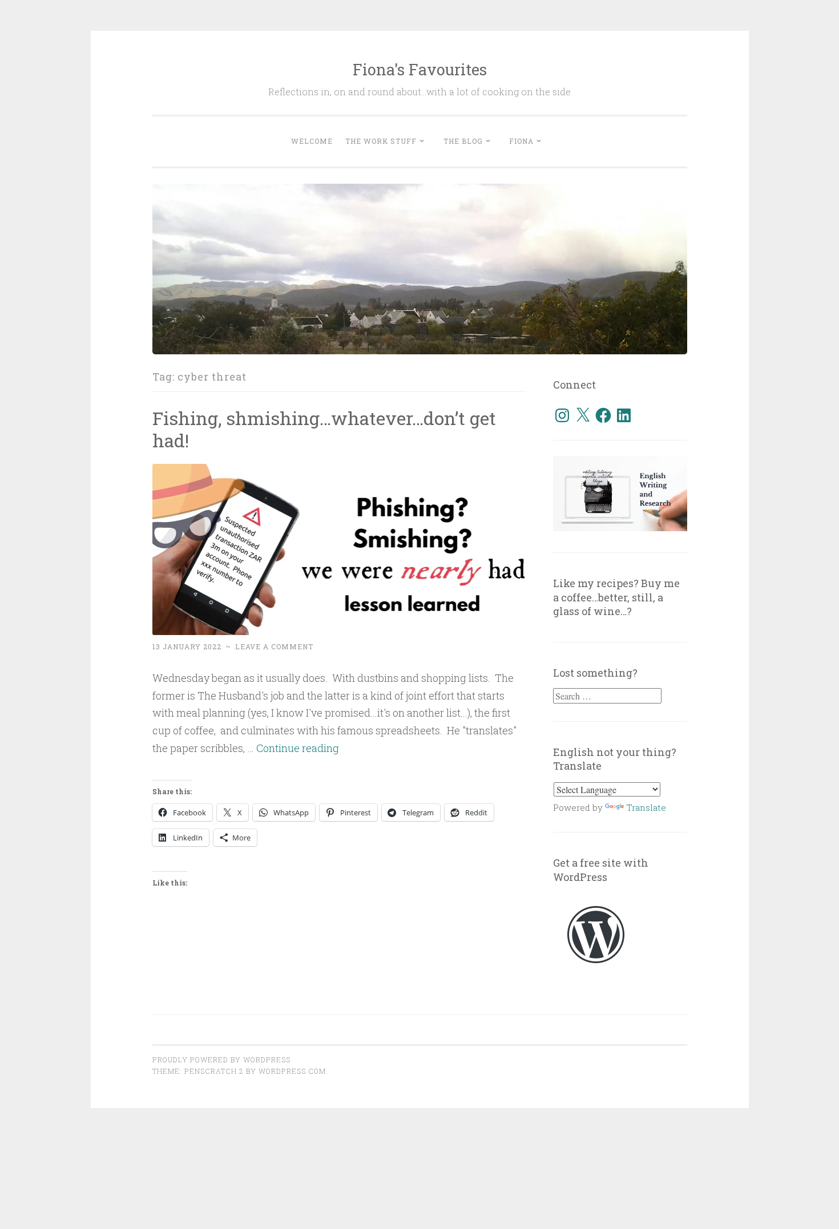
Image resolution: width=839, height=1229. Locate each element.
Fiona (521, 140)
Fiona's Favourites (420, 69)
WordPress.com (292, 1071)
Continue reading (297, 748)
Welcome (312, 140)
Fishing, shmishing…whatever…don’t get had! (324, 429)
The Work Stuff (381, 140)
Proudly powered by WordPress (221, 1059)
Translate (646, 807)
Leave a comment (274, 646)
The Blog (463, 140)
